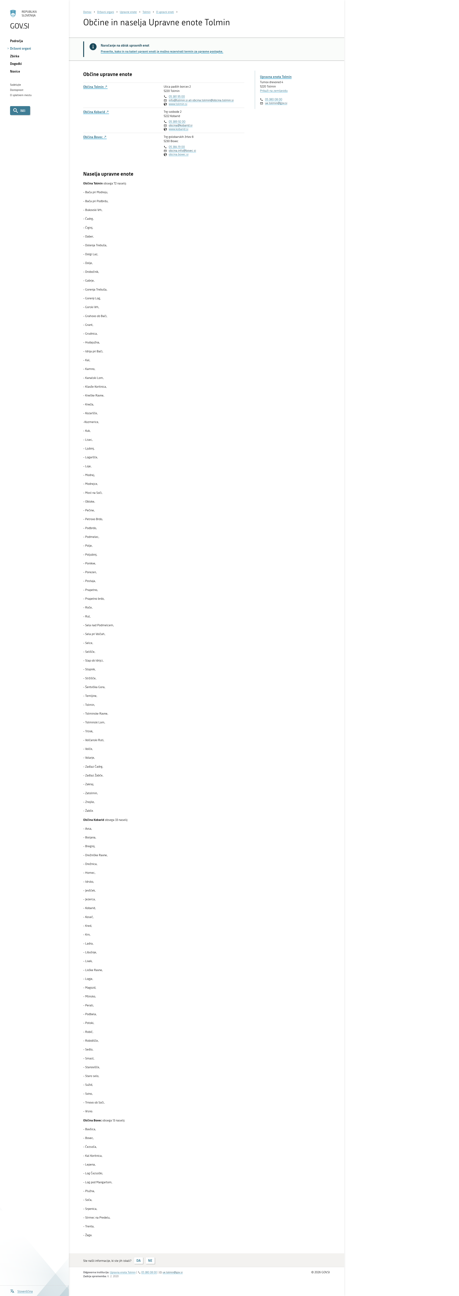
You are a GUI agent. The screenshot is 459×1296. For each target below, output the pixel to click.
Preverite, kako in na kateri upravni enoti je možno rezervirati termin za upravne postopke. (162, 51)
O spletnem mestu (21, 95)
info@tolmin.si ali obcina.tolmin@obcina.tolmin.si (201, 100)
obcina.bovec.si (178, 154)
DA (138, 1260)
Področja (16, 41)
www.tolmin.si (178, 104)
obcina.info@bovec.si (182, 150)
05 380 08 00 (273, 99)
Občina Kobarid (94, 112)
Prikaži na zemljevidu (274, 90)
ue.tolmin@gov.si (276, 103)
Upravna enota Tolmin (276, 76)
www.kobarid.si (178, 129)
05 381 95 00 (177, 96)
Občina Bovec (93, 137)
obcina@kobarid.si (180, 125)
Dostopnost (16, 90)
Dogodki (16, 63)
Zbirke (14, 56)
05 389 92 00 (177, 121)
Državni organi (20, 48)
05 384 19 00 (177, 147)
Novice (15, 71)
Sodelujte (15, 84)
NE (150, 1260)
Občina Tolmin (93, 87)
